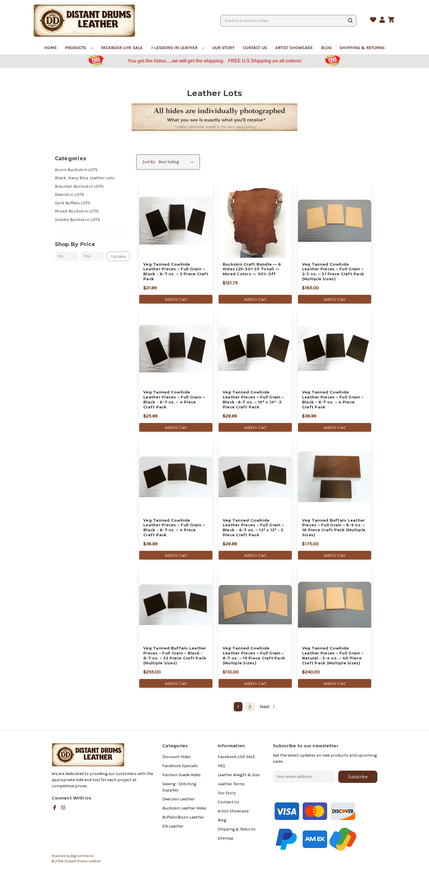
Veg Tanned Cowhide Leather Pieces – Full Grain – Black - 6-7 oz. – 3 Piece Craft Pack (175, 271)
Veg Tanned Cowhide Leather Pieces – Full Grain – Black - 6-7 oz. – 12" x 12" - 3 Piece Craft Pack (253, 527)
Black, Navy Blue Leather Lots (84, 177)
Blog (326, 47)
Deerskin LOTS (69, 194)
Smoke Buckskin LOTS (77, 219)
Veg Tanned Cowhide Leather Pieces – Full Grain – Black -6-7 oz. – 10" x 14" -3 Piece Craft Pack (253, 399)
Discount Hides (176, 756)
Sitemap (225, 838)
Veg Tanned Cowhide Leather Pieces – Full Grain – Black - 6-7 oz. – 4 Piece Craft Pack (174, 399)
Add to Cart (176, 299)
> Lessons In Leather (175, 47)
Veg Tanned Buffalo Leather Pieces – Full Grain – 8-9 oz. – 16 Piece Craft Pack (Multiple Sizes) (333, 527)
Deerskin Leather (178, 799)
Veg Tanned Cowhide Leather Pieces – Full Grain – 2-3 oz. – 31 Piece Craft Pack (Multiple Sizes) (333, 271)
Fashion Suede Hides (181, 774)
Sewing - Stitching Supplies (179, 787)
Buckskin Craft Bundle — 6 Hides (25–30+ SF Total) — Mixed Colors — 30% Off (252, 269)
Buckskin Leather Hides (184, 808)
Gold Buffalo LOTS (72, 202)
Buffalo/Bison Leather (183, 817)
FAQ (221, 765)
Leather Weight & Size (238, 774)
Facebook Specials (180, 765)
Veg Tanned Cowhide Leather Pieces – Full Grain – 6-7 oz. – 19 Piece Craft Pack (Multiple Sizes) (254, 655)
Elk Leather (173, 826)
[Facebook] (55, 807)
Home (50, 47)
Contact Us (255, 47)
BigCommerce (82, 856)
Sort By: (149, 162)
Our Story (223, 47)
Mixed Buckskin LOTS (77, 211)
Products (76, 47)
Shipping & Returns (362, 47)
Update (118, 256)
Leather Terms (231, 783)
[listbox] (177, 162)
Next (265, 706)
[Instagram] (63, 807)
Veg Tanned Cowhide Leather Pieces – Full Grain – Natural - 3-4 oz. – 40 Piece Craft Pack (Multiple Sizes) (332, 655)
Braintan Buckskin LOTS (79, 186)
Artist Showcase (294, 47)
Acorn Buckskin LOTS (76, 169)
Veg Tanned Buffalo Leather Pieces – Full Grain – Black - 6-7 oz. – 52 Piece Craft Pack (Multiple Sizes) (174, 655)
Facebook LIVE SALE (122, 47)
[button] (53, 61)
